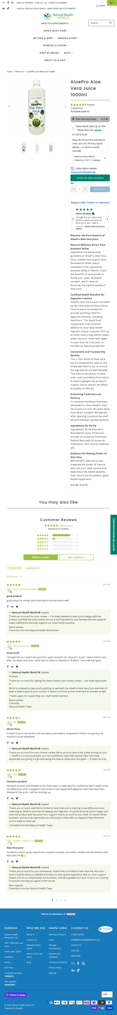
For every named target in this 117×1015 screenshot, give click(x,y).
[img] (13, 584)
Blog (29, 962)
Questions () (32, 567)
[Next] (65, 106)
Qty (72, 183)
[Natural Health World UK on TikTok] (8, 8)
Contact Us (41, 3)
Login (102, 5)
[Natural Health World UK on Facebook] (8, 3)
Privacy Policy (55, 967)
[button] (57, 23)
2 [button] (57, 900)
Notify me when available (90, 177)
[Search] (110, 23)
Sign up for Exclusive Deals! (31, 8)
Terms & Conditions (58, 962)
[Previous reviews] (73, 219)
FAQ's (51, 939)
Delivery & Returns (57, 934)
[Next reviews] (107, 219)
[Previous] (9, 106)
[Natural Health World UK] (58, 16)
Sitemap (52, 973)
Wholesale (76, 955)
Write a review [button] (41, 557)
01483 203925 (77, 934)
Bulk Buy (75, 950)
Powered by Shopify (13, 1008)
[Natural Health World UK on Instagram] (12, 3)
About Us (31, 934)
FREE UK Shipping (25, 3)
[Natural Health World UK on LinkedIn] (3, 8)
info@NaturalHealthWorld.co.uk (85, 939)
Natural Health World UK (23, 1005)
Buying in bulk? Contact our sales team (90, 202)
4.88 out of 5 (66, 525)
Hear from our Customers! (62, 8)
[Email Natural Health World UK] (3, 3)
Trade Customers (58, 3)
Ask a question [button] (76, 557)
